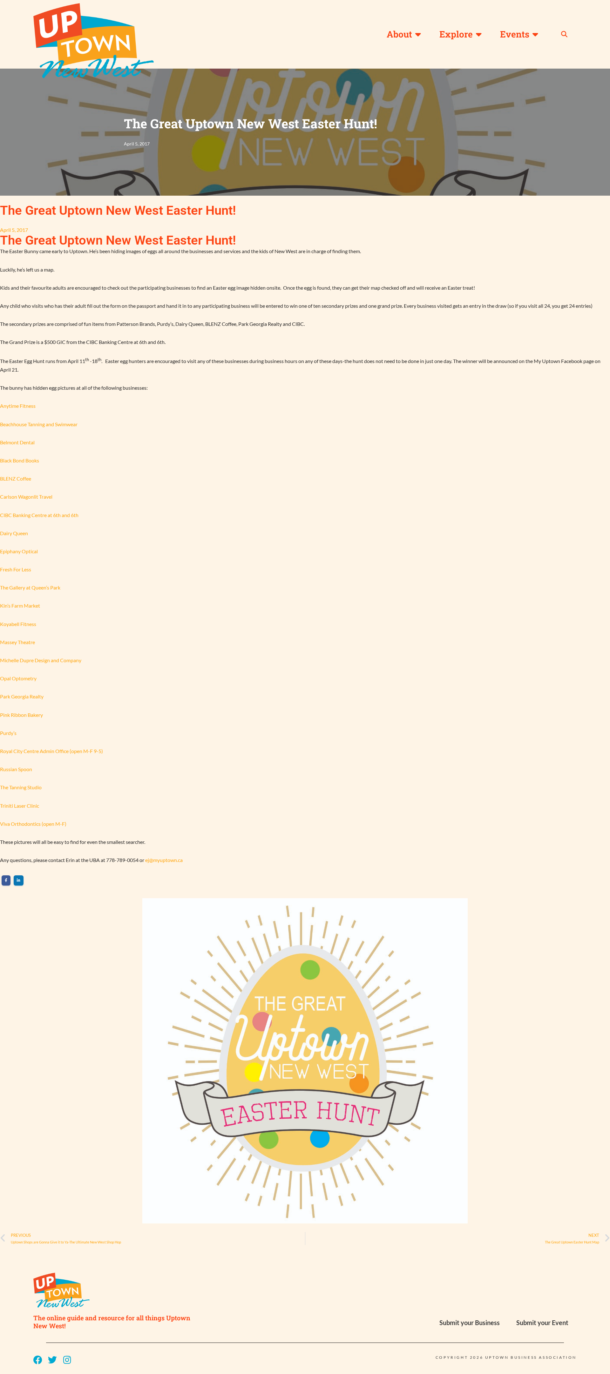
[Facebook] (37, 1360)
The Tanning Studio (21, 787)
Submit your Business (469, 1322)
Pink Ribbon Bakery (21, 715)
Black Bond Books (19, 460)
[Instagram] (67, 1360)
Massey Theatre (17, 642)
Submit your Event (542, 1322)
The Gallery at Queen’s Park (30, 587)
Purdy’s (8, 733)
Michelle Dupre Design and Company (40, 660)
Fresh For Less (15, 569)
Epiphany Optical (19, 551)
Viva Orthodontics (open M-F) (33, 824)
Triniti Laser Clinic (19, 806)
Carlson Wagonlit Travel (26, 497)
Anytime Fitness (18, 406)
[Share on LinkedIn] (19, 880)
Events (514, 34)
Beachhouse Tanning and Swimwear (39, 424)
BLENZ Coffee (15, 478)
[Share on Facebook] (6, 880)
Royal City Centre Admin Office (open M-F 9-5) (51, 751)
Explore (456, 34)
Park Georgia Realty (22, 696)
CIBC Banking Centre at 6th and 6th (39, 515)
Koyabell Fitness (18, 624)
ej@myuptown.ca (164, 860)
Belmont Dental (17, 442)
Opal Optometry (18, 678)
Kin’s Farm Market (20, 606)
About (399, 34)
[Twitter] (52, 1360)
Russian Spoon (16, 769)
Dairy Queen (14, 533)
